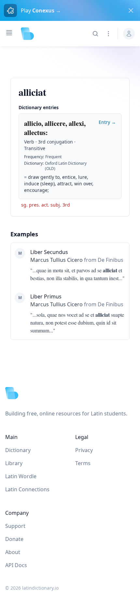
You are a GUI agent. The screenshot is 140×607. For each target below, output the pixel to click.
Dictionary (18, 450)
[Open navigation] (9, 33)
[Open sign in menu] (129, 34)
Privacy (84, 450)
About (12, 552)
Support (15, 526)
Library (13, 463)
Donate (14, 539)
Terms (83, 463)
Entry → (107, 122)
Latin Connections (27, 489)
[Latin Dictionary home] (27, 33)
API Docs (16, 565)
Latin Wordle (20, 476)
